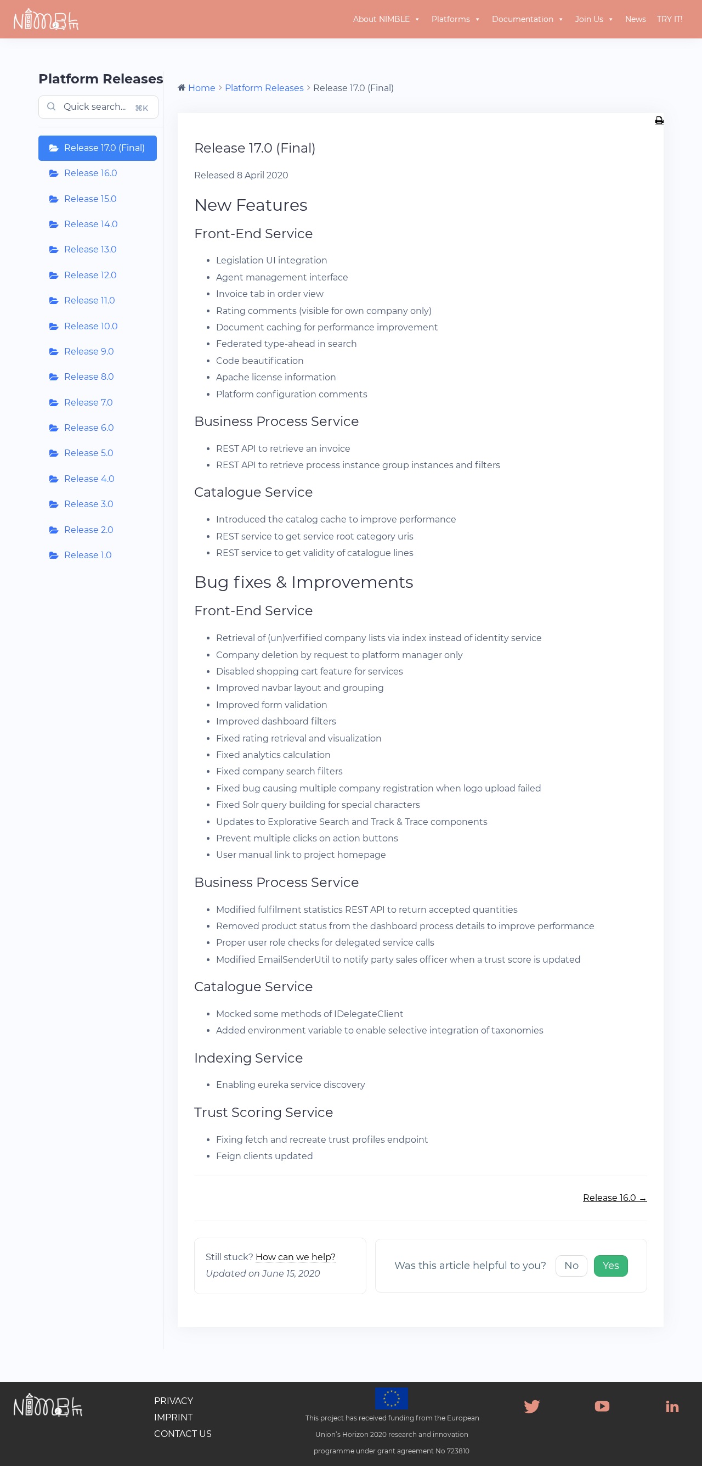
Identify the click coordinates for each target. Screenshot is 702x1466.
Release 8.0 (89, 377)
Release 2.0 (89, 530)
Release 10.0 (91, 326)
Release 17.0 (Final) (104, 148)
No (571, 1266)
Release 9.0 (89, 351)
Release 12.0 (90, 275)
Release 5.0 (89, 453)
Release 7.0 (88, 402)
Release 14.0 (91, 224)
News (635, 19)
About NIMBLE (381, 19)
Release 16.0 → (615, 1198)
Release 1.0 (88, 555)
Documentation (522, 19)
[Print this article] (659, 121)
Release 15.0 (90, 199)
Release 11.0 (89, 300)
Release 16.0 (90, 173)
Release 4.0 (89, 479)
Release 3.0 (89, 504)
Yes (611, 1266)
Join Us (589, 19)
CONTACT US (183, 1434)
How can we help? (296, 1257)
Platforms (451, 19)
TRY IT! (670, 19)
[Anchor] (316, 205)
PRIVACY (173, 1401)
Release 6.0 (89, 428)
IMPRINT (173, 1417)
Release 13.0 (90, 249)
